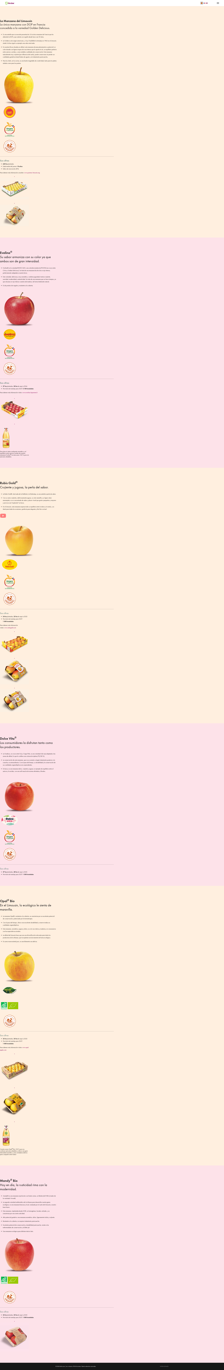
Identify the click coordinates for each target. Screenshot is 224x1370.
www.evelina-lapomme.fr (29, 392)
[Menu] (218, 3)
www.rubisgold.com (10, 628)
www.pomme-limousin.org (32, 173)
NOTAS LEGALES (164, 1366)
